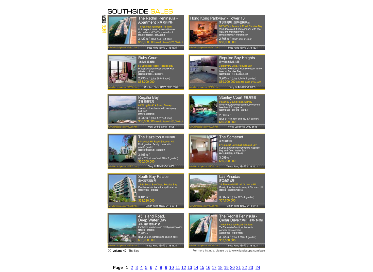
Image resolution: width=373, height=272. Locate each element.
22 (244, 267)
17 (214, 267)
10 (171, 267)
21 (238, 267)
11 (178, 267)
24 (258, 267)
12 (183, 267)
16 (208, 267)
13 (190, 267)
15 (202, 267)
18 (220, 267)
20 (232, 267)
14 (196, 267)
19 (226, 267)
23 (250, 267)
